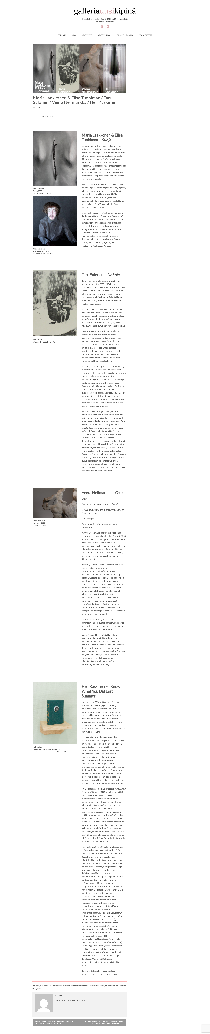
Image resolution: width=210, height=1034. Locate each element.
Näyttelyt (87, 35)
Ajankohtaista (57, 986)
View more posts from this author (71, 1000)
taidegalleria (36, 988)
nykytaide (122, 986)
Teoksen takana (125, 35)
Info (74, 35)
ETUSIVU (62, 35)
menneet (66, 986)
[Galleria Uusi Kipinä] (105, 10)
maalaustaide (113, 986)
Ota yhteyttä (145, 35)
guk (105, 986)
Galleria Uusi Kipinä (96, 986)
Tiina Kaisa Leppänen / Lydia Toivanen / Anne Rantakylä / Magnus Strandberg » (103, 1023)
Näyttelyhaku (104, 35)
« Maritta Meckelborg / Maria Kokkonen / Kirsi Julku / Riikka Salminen (54, 1023)
